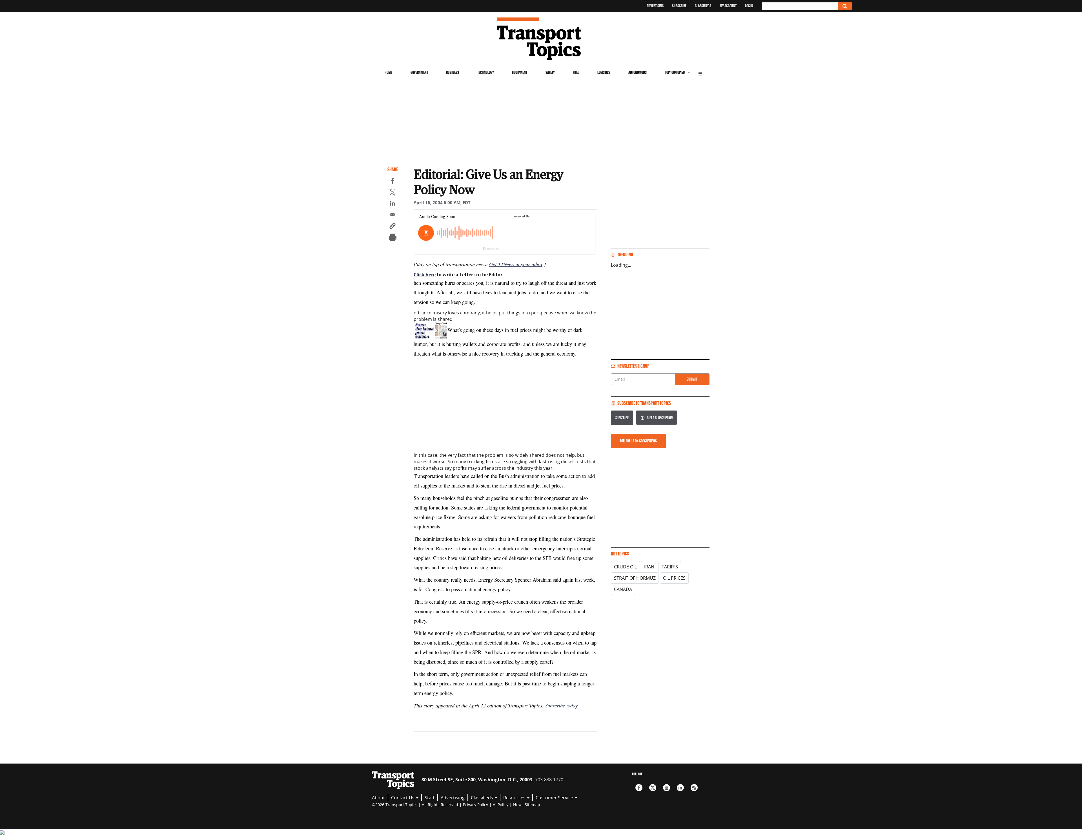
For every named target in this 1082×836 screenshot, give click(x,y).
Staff (429, 798)
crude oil (625, 567)
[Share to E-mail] (392, 215)
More (700, 73)
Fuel (576, 72)
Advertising (655, 5)
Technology (485, 72)
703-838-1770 (549, 780)
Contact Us (403, 798)
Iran (649, 567)
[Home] (541, 38)
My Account (728, 5)
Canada (623, 589)
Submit (692, 379)
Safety (550, 72)
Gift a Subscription (660, 417)
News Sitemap (526, 804)
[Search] (845, 6)
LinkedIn (680, 787)
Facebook (638, 787)
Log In (749, 5)
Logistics (603, 72)
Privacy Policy (475, 804)
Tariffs (670, 567)
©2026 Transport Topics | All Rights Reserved (415, 804)
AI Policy (500, 804)
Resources (515, 798)
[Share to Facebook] (392, 182)
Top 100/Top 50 (675, 72)
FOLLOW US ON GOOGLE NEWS (638, 441)
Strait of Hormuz (635, 578)
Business (452, 72)
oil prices (674, 578)
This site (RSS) (694, 787)
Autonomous (637, 72)
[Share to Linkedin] (392, 204)
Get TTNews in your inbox (515, 264)
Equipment (519, 72)
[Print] (392, 238)
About (378, 798)
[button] (392, 227)
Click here (425, 274)
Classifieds (703, 5)
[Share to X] (392, 193)
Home (388, 72)
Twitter (652, 787)
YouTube (666, 787)
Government (419, 72)
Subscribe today (561, 705)
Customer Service (555, 798)
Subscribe (679, 5)
